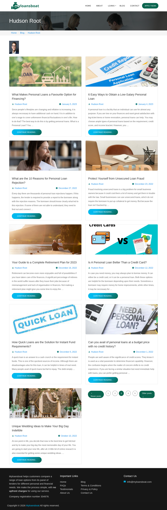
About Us (65, 493)
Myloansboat (32, 505)
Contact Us (86, 493)
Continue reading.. (26, 132)
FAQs (63, 485)
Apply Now (150, 6)
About (99, 6)
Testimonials (66, 489)
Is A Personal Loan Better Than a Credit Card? (117, 262)
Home (88, 6)
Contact (134, 6)
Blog (122, 6)
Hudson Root (21, 104)
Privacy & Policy (89, 489)
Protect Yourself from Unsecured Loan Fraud (116, 178)
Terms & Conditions (91, 485)
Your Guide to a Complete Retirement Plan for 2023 (44, 262)
